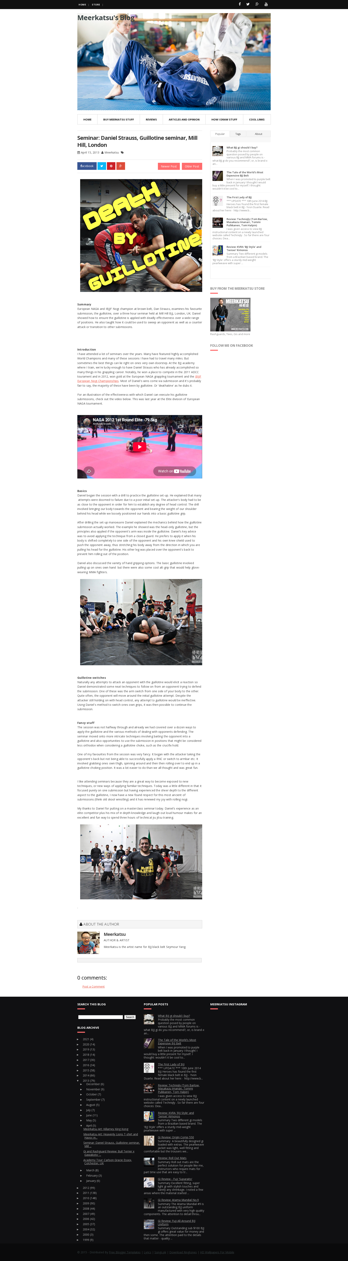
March (90, 1170)
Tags (238, 134)
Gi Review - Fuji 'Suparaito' (175, 1179)
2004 (86, 1229)
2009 (86, 1203)
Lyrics (147, 1252)
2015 (86, 1070)
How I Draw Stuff (224, 119)
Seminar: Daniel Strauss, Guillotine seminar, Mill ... (111, 1144)
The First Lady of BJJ (239, 197)
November (93, 1089)
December (93, 1084)
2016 (86, 1065)
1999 (86, 1240)
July (88, 1110)
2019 (86, 1049)
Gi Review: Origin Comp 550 (176, 1137)
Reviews (151, 119)
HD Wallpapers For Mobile (217, 1252)
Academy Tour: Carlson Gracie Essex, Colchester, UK (107, 1161)
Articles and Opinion (184, 119)
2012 (86, 1188)
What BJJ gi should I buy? (242, 147)
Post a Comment (93, 986)
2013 (86, 1080)
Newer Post (169, 166)
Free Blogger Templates (125, 1252)
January (91, 1181)
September (93, 1099)
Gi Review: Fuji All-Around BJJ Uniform (176, 1222)
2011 (86, 1193)
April (89, 1125)
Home (82, 4)
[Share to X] (101, 166)
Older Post (192, 166)
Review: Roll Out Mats (172, 1158)
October (92, 1094)
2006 (86, 1219)
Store (96, 4)
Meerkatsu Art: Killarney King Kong (105, 1129)
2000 (86, 1234)
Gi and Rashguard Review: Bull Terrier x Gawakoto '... (108, 1153)
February (92, 1175)
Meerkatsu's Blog (106, 17)
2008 (86, 1208)
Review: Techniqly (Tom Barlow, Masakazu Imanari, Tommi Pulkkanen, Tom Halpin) (247, 222)
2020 (86, 1044)
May (89, 1120)
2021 (86, 1039)
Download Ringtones (183, 1252)
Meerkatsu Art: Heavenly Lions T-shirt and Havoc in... (110, 1136)
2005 (86, 1224)
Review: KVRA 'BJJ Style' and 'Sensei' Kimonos (244, 248)
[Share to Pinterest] (111, 166)
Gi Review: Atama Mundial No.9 (178, 1200)
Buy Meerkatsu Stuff (118, 119)
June (89, 1115)
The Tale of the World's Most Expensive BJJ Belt (245, 173)
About (258, 134)
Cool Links (257, 119)
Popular (220, 134)
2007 (86, 1214)
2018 (86, 1055)
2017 (86, 1060)
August (91, 1105)
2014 (86, 1075)
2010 (86, 1198)
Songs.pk (160, 1252)
